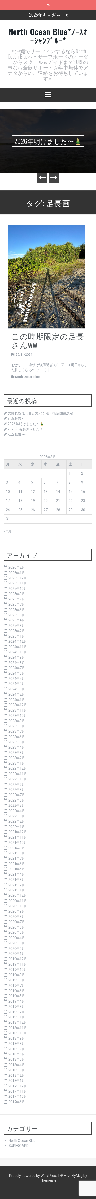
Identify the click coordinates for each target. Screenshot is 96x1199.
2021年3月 (16, 880)
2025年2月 (16, 631)
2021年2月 (16, 885)
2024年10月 (17, 652)
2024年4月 (16, 684)
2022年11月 (17, 774)
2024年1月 (16, 700)
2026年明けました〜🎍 (48, 141)
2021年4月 (16, 874)
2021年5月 (16, 869)
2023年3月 (16, 753)
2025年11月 (17, 583)
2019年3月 (16, 1007)
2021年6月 (16, 864)
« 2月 (8, 531)
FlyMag (77, 1176)
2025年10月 (17, 589)
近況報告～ (16, 418)
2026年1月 (16, 573)
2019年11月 (17, 964)
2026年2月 (16, 567)
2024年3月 (16, 689)
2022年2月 (16, 821)
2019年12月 (17, 959)
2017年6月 (16, 1102)
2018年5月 (16, 1059)
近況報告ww (17, 434)
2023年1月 (16, 763)
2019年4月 (16, 1001)
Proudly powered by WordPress (33, 1176)
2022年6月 (16, 800)
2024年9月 (16, 657)
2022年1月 (16, 827)
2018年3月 (16, 1070)
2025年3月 (16, 626)
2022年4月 (16, 811)
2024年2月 (16, 694)
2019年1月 (16, 1017)
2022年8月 (16, 790)
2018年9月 (16, 1038)
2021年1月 (16, 890)
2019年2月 (16, 1012)
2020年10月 (17, 906)
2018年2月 (16, 1075)
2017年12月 (17, 1086)
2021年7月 (16, 858)
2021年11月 (17, 837)
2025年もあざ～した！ (52, 14)
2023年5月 (16, 742)
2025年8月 (16, 599)
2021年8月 (16, 853)
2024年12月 (17, 641)
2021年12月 (17, 832)
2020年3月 (16, 943)
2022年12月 (17, 768)
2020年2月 (16, 949)
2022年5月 (16, 805)
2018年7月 (16, 1049)
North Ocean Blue (27, 377)
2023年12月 (17, 705)
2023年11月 (17, 710)
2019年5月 (16, 996)
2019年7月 (16, 986)
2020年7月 (16, 922)
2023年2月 (16, 758)
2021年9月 (16, 848)
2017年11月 (17, 1091)
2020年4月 (16, 938)
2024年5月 (16, 679)
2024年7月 (16, 668)
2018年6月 (16, 1054)
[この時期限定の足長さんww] (46, 276)
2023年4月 (16, 747)
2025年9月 (16, 594)
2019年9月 (16, 975)
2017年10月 (17, 1096)
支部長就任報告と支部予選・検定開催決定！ (42, 413)
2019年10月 (17, 970)
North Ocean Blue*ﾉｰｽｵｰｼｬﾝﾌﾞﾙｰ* (48, 36)
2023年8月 (16, 726)
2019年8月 (16, 980)
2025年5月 (16, 615)
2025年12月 (17, 578)
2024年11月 (17, 647)
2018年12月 (17, 1022)
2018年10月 (17, 1033)
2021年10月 (17, 843)
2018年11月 (17, 1028)
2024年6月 (16, 673)
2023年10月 (17, 716)
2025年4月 (16, 620)
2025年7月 (16, 604)
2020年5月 (16, 932)
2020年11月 (17, 901)
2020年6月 (16, 927)
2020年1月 (16, 954)
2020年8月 (16, 917)
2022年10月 (17, 779)
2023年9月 (16, 721)
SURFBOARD (19, 1146)
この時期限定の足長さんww (47, 340)
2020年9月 (16, 911)
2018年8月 (16, 1044)
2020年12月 (17, 895)
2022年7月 (16, 795)
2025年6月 (16, 610)
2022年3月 (16, 816)
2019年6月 (16, 991)
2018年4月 (16, 1065)
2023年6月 (16, 737)
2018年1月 (16, 1081)
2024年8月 (16, 663)
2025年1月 (16, 636)
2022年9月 (16, 784)
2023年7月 (16, 731)
